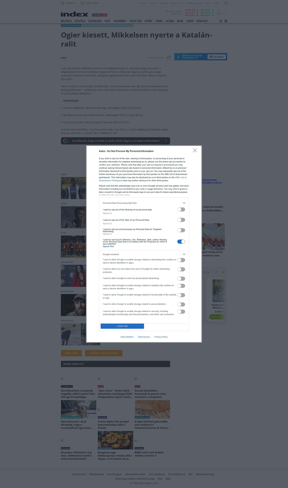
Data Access (144, 337)
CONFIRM (122, 326)
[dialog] (144, 244)
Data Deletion (127, 337)
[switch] (181, 209)
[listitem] (144, 202)
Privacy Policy (161, 337)
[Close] (196, 151)
